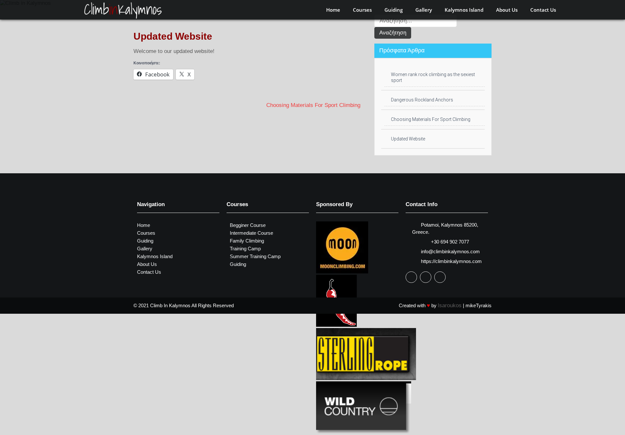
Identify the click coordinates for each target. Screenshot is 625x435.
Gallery (423, 10)
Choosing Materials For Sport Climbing (313, 105)
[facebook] (411, 277)
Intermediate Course (251, 233)
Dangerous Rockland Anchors (422, 99)
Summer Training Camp (255, 256)
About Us (507, 10)
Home (333, 10)
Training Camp (245, 248)
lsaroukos (450, 305)
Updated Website (408, 138)
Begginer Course (248, 225)
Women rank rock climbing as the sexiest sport (433, 77)
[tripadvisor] (440, 277)
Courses (362, 10)
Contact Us (543, 10)
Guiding (393, 10)
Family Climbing (247, 241)
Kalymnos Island (464, 10)
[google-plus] (425, 277)
